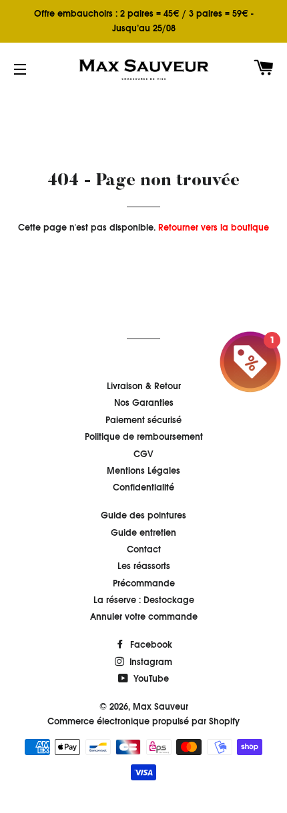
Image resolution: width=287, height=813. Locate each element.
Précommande (144, 583)
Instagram (149, 662)
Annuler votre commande (144, 616)
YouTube (150, 678)
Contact (144, 549)
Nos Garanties (144, 402)
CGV (143, 454)
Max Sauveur (160, 706)
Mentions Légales (143, 470)
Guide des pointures (143, 515)
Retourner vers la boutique (213, 227)
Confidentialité (143, 487)
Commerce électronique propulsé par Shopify (143, 721)
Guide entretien (143, 532)
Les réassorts (143, 566)
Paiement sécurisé (143, 420)
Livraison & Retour (144, 386)
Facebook (149, 644)
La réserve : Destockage (143, 600)
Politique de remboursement (144, 436)
